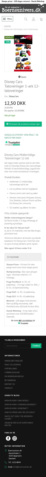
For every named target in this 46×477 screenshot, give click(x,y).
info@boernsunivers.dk (22, 467)
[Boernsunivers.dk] (23, 8)
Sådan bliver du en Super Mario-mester (19, 424)
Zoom (23, 77)
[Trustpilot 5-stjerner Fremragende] (12, 143)
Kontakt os (10, 384)
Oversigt (9, 388)
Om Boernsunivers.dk (14, 376)
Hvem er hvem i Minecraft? (16, 408)
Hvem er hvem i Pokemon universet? (21, 404)
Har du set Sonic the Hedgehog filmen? (19, 417)
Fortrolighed (11, 368)
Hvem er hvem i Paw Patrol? (17, 400)
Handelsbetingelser (14, 361)
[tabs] (25, 19)
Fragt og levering (13, 364)
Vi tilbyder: (13, 257)
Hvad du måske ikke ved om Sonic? (20, 412)
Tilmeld (36, 346)
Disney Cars (14, 96)
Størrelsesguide (12, 372)
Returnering (10, 380)
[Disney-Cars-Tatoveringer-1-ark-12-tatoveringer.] (23, 53)
